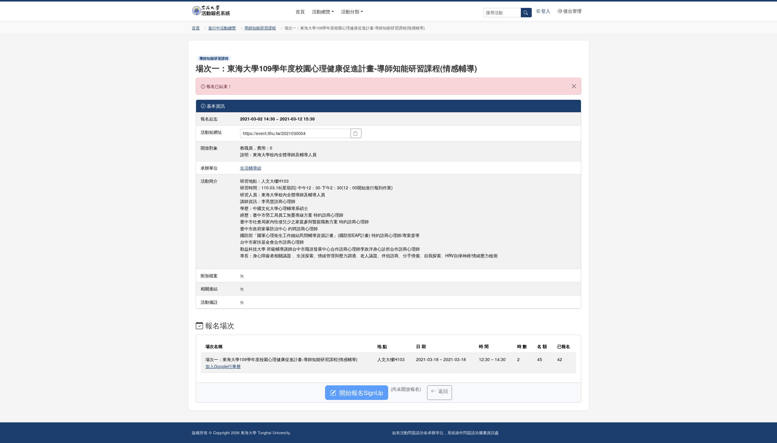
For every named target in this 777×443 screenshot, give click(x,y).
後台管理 (572, 11)
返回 (442, 390)
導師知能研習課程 (260, 28)
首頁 (300, 11)
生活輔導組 (250, 168)
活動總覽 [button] (321, 11)
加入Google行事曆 (223, 366)
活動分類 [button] (350, 11)
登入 (545, 11)
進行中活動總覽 (222, 28)
